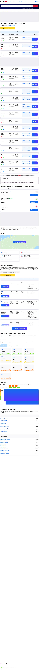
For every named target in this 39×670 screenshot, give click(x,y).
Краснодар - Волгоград (3, 448)
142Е (2, 281)
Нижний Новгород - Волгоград (5, 439)
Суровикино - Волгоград (4, 442)
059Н (2, 311)
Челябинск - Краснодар (4, 418)
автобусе (10, 198)
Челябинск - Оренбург (3, 420)
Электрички (31, 1)
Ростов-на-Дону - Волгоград (4, 453)
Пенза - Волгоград (3, 445)
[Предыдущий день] (23, 6)
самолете (10, 205)
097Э (2, 301)
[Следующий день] (32, 6)
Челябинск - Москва (3, 431)
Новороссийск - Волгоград (4, 450)
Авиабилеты (10, 1)
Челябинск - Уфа (3, 423)
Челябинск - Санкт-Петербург (4, 429)
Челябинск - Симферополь (4, 426)
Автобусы (19, 1)
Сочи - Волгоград (3, 447)
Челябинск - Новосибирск (4, 428)
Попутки (27, 1)
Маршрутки (23, 1)
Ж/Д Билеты (15, 1)
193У (2, 291)
